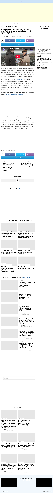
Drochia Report (49, 491)
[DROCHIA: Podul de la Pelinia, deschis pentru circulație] (26, 245)
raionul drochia (12, 150)
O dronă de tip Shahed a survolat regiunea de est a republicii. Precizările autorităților (43, 50)
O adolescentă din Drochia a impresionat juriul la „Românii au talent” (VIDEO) (25, 423)
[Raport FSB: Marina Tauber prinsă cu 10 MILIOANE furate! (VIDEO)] (9, 297)
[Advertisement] (26, 12)
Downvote (26, 180)
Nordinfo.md (20, 79)
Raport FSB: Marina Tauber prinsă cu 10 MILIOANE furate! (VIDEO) (25, 296)
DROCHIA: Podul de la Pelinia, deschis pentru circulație (25, 252)
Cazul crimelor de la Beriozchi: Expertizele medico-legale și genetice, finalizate (43, 68)
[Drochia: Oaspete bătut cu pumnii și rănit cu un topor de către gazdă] (26, 261)
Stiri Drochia (9, 231)
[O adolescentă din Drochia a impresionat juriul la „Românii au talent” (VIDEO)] (26, 414)
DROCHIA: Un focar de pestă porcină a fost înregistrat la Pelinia (8, 235)
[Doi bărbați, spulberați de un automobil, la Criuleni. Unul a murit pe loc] (26, 437)
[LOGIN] (51, 1)
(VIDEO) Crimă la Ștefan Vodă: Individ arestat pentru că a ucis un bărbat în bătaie (44, 59)
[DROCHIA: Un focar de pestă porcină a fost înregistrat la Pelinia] (9, 227)
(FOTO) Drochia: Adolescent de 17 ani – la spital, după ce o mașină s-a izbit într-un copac (8, 269)
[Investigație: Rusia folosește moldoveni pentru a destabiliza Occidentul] (9, 309)
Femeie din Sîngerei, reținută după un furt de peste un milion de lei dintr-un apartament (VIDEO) (8, 467)
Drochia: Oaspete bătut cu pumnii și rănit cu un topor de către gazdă (26, 268)
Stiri (44, 491)
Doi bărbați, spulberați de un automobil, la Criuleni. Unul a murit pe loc (26, 445)
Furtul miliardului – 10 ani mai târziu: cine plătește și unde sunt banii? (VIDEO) (27, 284)
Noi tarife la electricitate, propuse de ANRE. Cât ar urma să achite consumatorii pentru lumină (26, 467)
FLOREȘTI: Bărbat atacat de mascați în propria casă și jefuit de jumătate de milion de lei (44, 64)
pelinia (3, 150)
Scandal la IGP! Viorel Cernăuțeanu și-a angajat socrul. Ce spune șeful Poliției (26, 345)
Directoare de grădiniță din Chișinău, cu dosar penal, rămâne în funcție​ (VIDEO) (26, 321)
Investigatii (27, 277)
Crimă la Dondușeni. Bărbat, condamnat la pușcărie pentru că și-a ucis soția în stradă (8, 446)
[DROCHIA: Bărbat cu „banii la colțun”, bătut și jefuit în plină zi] (9, 245)
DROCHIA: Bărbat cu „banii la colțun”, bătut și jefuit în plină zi (8, 252)
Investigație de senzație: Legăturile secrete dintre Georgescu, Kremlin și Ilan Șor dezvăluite (26, 333)
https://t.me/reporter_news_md (14, 94)
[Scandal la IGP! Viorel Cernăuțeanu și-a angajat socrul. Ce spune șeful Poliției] (9, 345)
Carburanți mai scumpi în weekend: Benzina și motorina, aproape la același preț (44, 55)
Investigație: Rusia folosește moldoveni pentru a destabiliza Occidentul (25, 309)
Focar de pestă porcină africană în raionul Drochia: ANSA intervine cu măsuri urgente (25, 235)
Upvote (8, 180)
